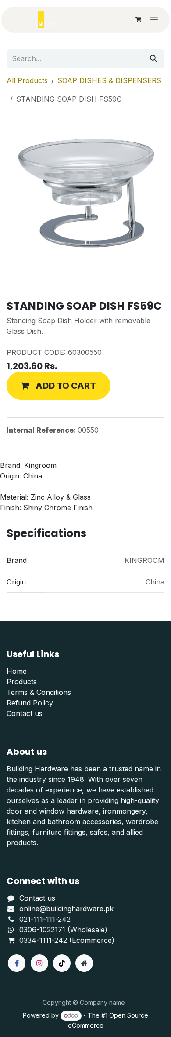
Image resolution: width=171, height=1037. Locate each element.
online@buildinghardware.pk (66, 908)
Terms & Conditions (39, 692)
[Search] (153, 58)
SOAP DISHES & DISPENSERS (109, 80)
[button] (58, 386)
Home (17, 671)
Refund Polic (28, 702)
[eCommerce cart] (138, 19)
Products (22, 681)
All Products (27, 80)
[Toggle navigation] (154, 19)
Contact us (25, 713)
